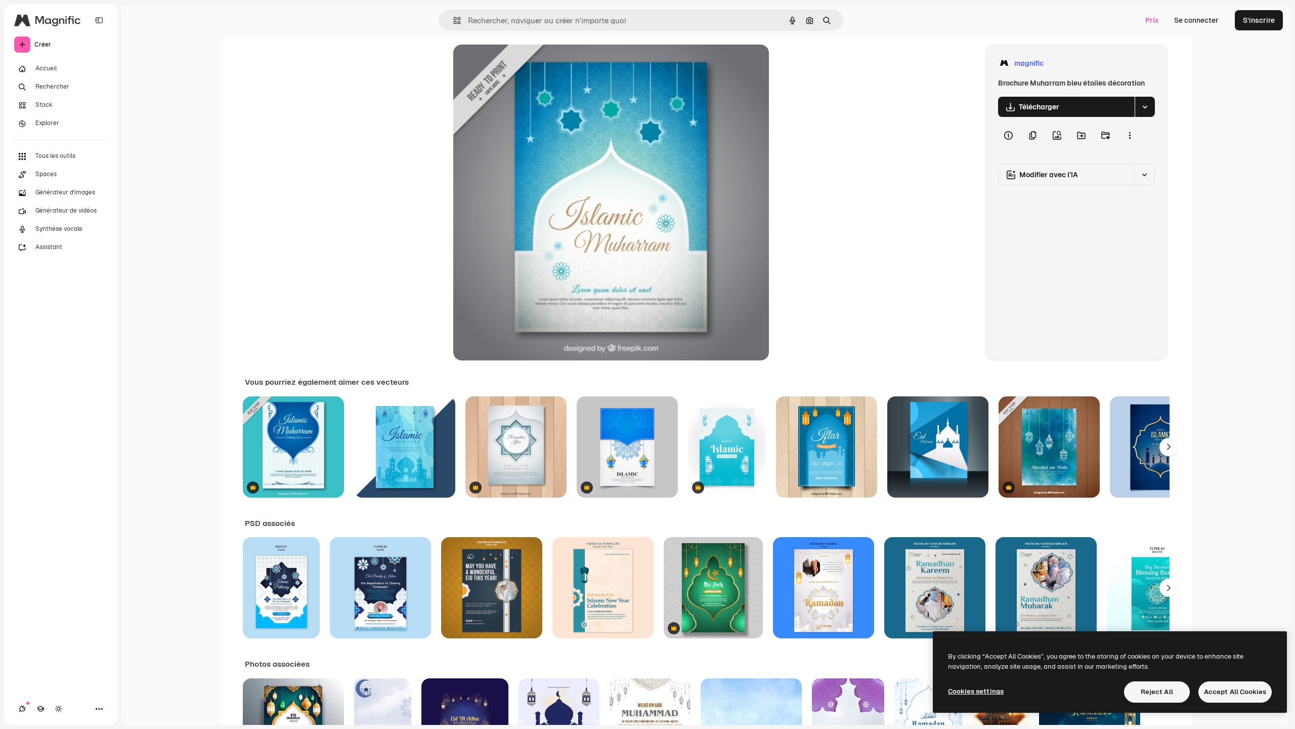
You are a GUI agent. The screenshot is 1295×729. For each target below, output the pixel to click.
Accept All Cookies (1235, 691)
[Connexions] (22, 709)
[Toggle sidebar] (99, 20)
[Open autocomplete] (453, 20)
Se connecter (1196, 20)
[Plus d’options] (1129, 135)
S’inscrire (1259, 20)
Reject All (1157, 691)
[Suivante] (1168, 447)
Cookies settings (976, 691)
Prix (1152, 20)
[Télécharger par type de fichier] (1145, 107)
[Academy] (40, 709)
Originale (520, 63)
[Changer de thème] (59, 709)
